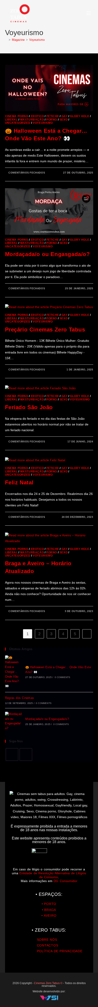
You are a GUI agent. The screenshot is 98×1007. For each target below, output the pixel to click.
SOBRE (43, 939)
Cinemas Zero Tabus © (48, 983)
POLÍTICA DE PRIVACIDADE (60, 951)
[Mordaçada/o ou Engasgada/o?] (13, 721)
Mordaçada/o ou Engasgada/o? (47, 254)
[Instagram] (26, 754)
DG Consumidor (65, 881)
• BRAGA (49, 910)
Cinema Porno (16, 116)
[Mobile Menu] (88, 13)
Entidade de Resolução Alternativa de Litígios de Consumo (52, 875)
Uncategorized (18, 122)
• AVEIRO (48, 915)
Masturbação (32, 119)
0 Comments (62, 677)
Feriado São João (29, 407)
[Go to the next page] (86, 633)
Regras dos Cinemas (19, 698)
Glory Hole (79, 116)
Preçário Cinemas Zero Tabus (45, 329)
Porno (51, 119)
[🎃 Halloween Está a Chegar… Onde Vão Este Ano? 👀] (13, 672)
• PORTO (49, 904)
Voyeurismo (37, 39)
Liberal (11, 119)
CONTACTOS (47, 945)
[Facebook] (12, 754)
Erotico (37, 116)
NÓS (53, 939)
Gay (65, 116)
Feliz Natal (19, 482)
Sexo (63, 119)
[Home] (6, 39)
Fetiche (52, 116)
